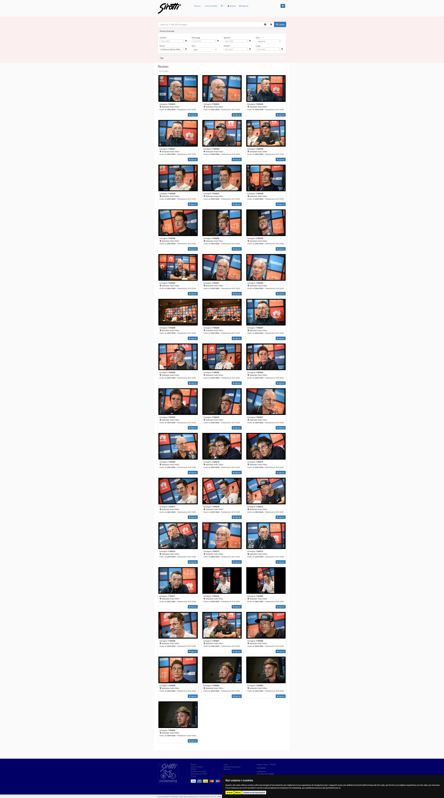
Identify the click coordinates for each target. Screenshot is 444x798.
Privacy (193, 776)
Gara (257, 37)
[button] (265, 24)
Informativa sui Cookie (199, 774)
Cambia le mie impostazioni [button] (254, 792)
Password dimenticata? (232, 767)
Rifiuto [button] (238, 792)
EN (272, 764)
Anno (194, 46)
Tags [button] (162, 58)
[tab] (222, 31)
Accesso (232, 6)
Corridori (163, 37)
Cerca (281, 24)
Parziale (227, 46)
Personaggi (196, 37)
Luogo (258, 46)
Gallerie (193, 769)
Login (226, 764)
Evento (162, 46)
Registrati (227, 769)
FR (275, 764)
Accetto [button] (230, 792)
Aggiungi (193, 115)
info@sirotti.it (261, 771)
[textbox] (172, 41)
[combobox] (172, 41)
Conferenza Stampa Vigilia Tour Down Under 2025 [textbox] (173, 49)
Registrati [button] (244, 6)
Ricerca (197, 6)
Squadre (227, 37)
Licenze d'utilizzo (211, 6)
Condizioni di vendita (198, 771)
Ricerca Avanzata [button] (167, 31)
